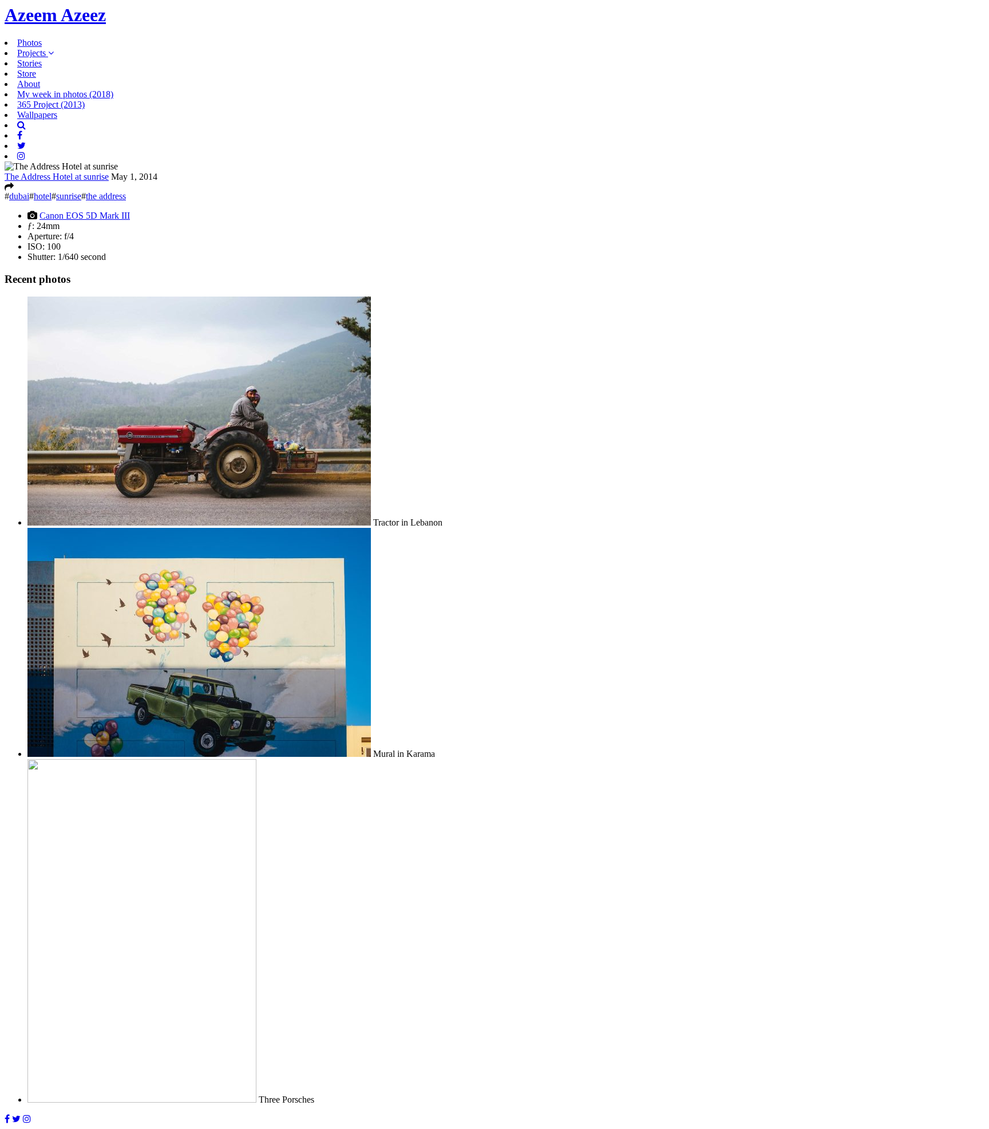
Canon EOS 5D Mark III (84, 215)
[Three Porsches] (141, 1099)
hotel (43, 196)
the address (106, 196)
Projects (32, 53)
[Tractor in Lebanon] (199, 522)
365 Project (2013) (51, 104)
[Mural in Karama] (199, 754)
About (28, 84)
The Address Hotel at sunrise (57, 176)
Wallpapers (37, 115)
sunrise (68, 196)
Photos (29, 43)
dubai (19, 196)
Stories (29, 63)
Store (26, 73)
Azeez (55, 15)
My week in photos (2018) (65, 94)
